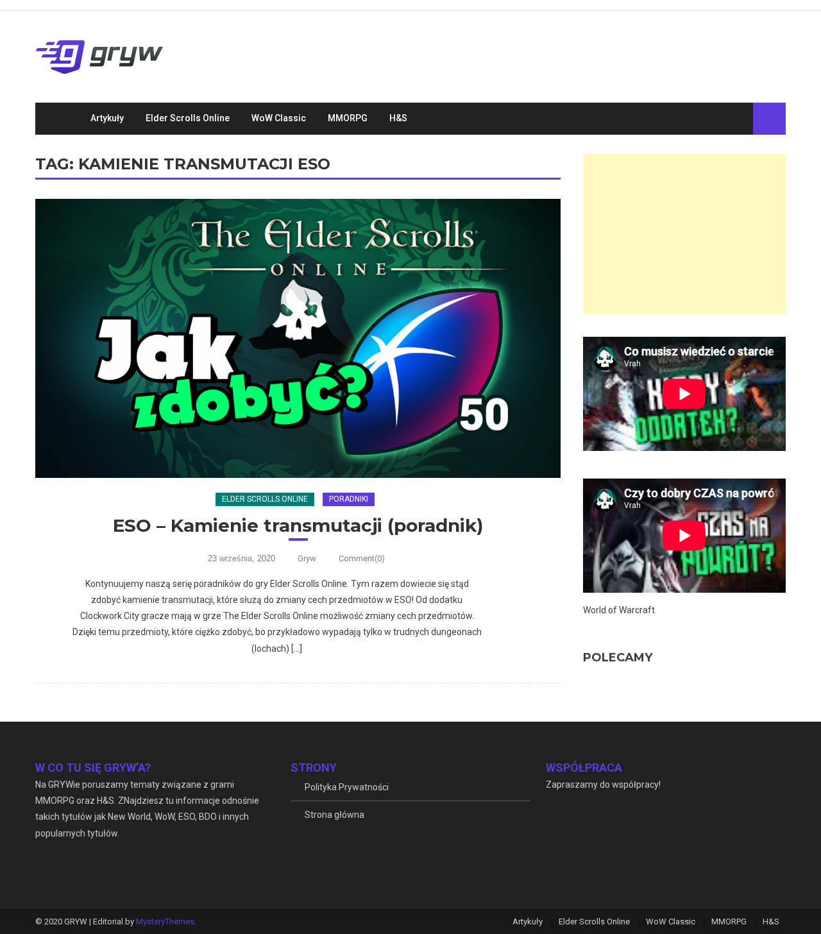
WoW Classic (278, 118)
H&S (398, 118)
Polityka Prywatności (347, 787)
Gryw (307, 558)
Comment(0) (362, 558)
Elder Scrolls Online (188, 118)
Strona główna (334, 815)
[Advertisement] (684, 234)
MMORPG (348, 118)
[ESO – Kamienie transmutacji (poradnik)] (298, 338)
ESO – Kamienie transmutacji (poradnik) (298, 525)
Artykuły (107, 118)
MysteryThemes (165, 921)
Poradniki (348, 499)
